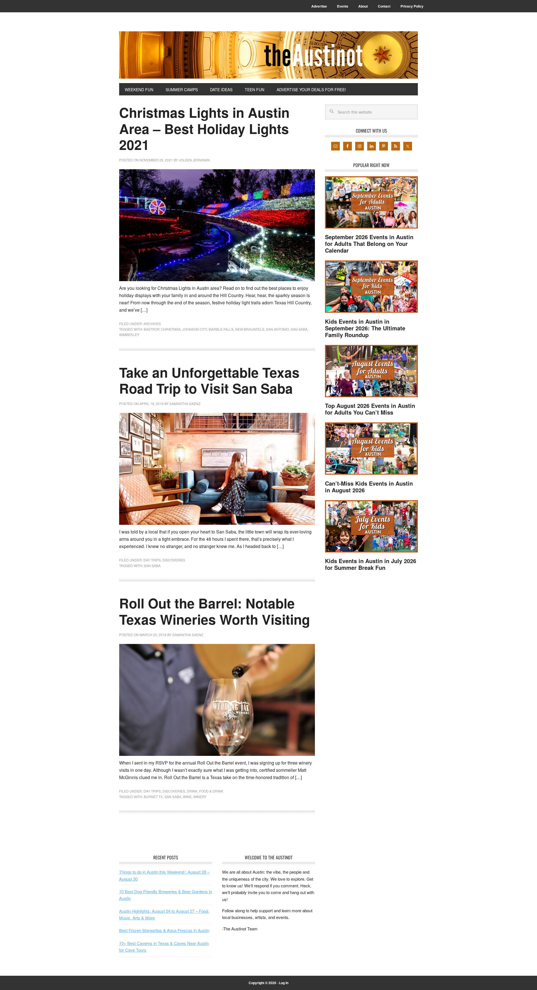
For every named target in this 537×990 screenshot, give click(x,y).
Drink (192, 791)
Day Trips (152, 560)
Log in (283, 982)
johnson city (194, 329)
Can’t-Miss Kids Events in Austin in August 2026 (369, 486)
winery (199, 796)
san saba (299, 329)
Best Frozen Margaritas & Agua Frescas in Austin (164, 930)
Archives (152, 323)
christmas (171, 329)
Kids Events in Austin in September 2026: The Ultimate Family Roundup (365, 328)
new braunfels (249, 329)
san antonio (277, 329)
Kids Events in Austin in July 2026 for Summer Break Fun (370, 564)
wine (187, 796)
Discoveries (173, 560)
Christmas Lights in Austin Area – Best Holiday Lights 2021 (204, 128)
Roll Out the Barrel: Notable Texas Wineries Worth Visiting (214, 611)
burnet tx (153, 796)
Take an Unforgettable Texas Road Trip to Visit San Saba (209, 380)
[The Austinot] (268, 55)
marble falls (221, 329)
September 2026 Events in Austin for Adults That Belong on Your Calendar (369, 243)
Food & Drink (211, 791)
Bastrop (151, 329)
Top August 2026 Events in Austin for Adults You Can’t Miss (370, 408)
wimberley (129, 334)
